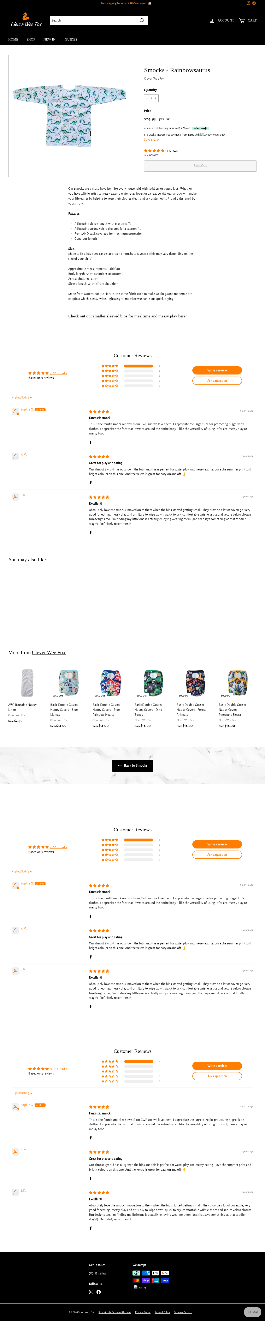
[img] (99, 411)
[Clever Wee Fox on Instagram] (91, 1292)
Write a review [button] (217, 370)
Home (13, 39)
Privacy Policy (143, 1312)
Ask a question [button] (217, 380)
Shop (30, 39)
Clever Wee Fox (154, 78)
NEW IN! (50, 39)
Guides (71, 39)
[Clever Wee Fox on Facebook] (98, 1292)
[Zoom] (69, 116)
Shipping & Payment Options (115, 1312)
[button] (154, 150)
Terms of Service (183, 1312)
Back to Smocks (135, 765)
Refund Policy (162, 1312)
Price (147, 110)
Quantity (150, 90)
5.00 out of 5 (58, 373)
